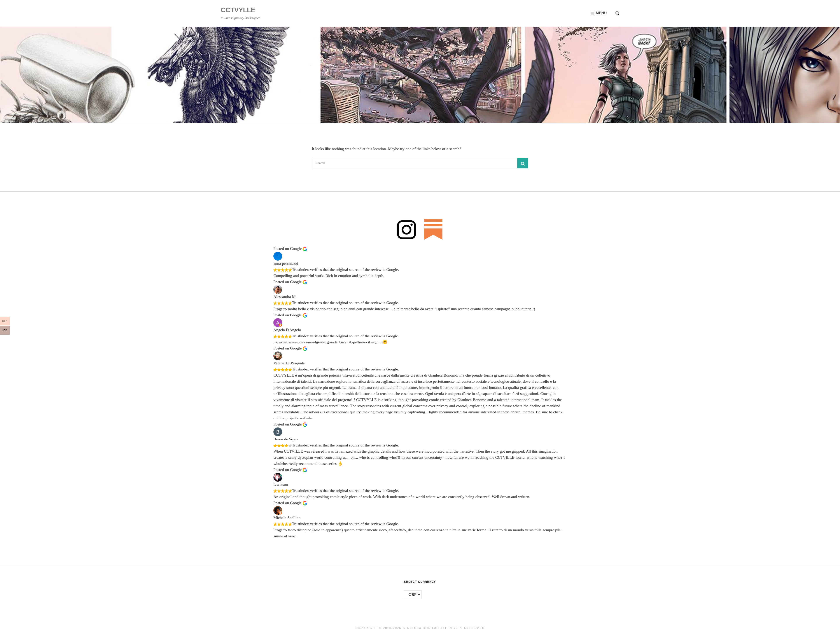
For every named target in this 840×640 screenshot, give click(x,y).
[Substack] (433, 229)
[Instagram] (406, 229)
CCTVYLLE (238, 10)
